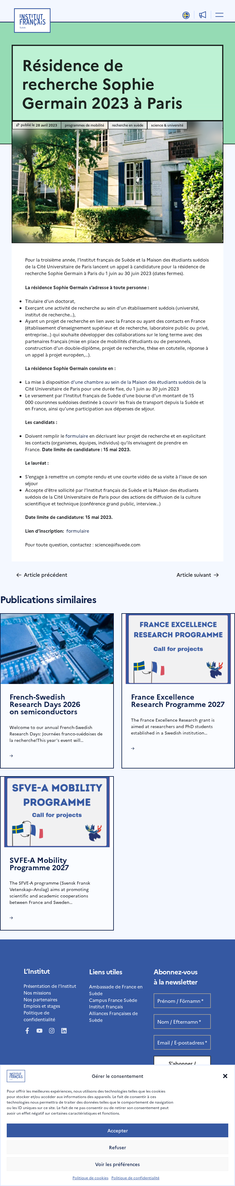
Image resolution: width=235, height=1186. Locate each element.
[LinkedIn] (64, 1031)
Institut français (106, 1006)
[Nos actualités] (203, 15)
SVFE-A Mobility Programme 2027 (39, 863)
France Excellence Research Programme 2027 (178, 700)
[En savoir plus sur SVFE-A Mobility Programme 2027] (57, 811)
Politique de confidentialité (135, 1177)
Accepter (117, 1130)
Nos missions (37, 992)
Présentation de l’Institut (50, 986)
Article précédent (41, 574)
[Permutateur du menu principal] (218, 14)
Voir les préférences (117, 1164)
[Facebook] (27, 1031)
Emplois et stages (42, 1006)
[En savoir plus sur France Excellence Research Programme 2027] (178, 648)
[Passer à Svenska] (186, 15)
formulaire (76, 435)
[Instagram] (52, 1031)
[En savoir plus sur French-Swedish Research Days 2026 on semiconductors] (57, 648)
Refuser (117, 1147)
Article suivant (198, 574)
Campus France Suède (113, 1000)
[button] (225, 1076)
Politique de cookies (90, 1177)
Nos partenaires (40, 999)
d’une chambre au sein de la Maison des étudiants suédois (132, 382)
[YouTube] (39, 1031)
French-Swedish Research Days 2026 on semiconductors (44, 703)
